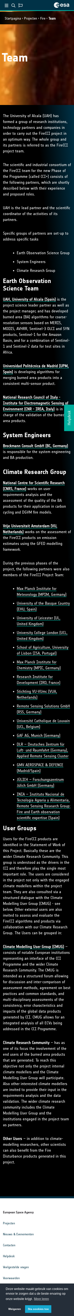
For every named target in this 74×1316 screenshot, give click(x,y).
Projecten (30, 18)
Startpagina (13, 18)
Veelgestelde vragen (16, 1267)
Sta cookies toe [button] (38, 1309)
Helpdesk (9, 1256)
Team (52, 18)
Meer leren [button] (41, 1299)
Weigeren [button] (14, 1309)
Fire (42, 18)
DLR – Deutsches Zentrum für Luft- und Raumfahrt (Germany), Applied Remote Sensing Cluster (42, 750)
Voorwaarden (11, 1278)
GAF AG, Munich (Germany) (38, 735)
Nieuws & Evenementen (18, 1234)
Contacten (9, 1245)
